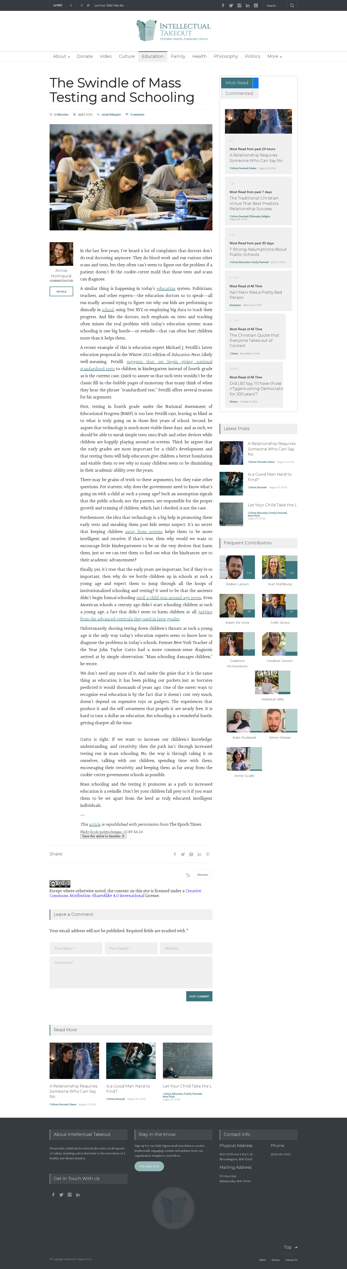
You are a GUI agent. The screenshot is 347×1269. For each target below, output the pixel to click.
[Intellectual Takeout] (173, 33)
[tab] (239, 83)
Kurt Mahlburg (280, 584)
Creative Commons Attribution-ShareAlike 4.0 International (125, 893)
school (108, 309)
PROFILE (61, 291)
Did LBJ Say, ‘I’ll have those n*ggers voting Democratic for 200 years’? (257, 388)
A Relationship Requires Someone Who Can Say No (73, 1091)
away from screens (144, 531)
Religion (266, 216)
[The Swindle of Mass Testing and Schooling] (131, 177)
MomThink (169, 1096)
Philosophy (226, 56)
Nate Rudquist (244, 737)
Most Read (237, 82)
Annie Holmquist (111, 114)
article (95, 824)
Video (106, 56)
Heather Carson (280, 661)
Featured (63, 1104)
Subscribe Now (149, 1166)
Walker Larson (237, 584)
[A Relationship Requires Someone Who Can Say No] (74, 1061)
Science (72, 1104)
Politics (252, 56)
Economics (235, 305)
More (272, 56)
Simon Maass (280, 737)
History (233, 401)
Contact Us (291, 1259)
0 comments (137, 114)
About (59, 56)
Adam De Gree (237, 622)
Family (178, 56)
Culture (127, 56)
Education (153, 56)
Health (199, 56)
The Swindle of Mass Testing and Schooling (122, 90)
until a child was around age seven (168, 597)
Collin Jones (279, 622)
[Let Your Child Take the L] (187, 1061)
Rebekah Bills (273, 699)
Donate (85, 56)
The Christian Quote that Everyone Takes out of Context (254, 340)
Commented (239, 93)
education (166, 288)
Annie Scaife (244, 776)
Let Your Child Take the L (106, 5)
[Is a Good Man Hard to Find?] (131, 1061)
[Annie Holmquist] (61, 254)
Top (288, 1247)
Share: (56, 854)
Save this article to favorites (102, 836)
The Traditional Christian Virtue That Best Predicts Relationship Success (254, 203)
